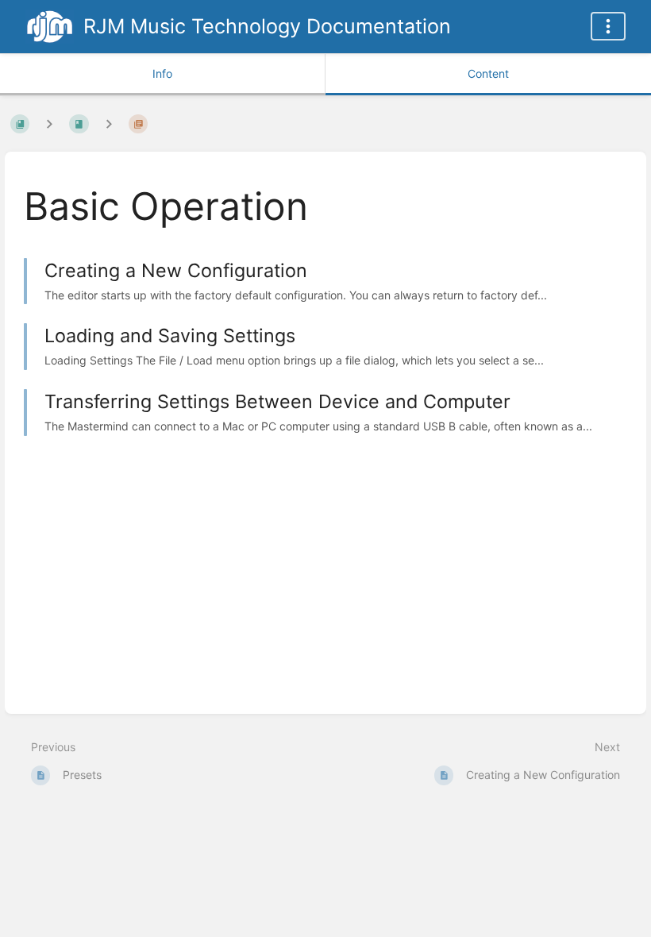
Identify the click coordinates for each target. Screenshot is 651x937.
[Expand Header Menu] (608, 26)
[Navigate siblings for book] (49, 123)
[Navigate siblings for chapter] (108, 123)
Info (162, 73)
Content (488, 73)
